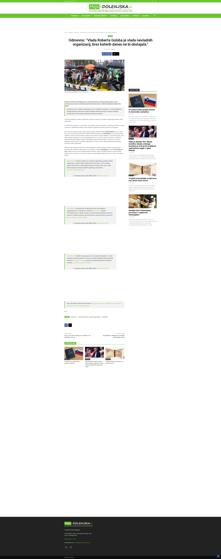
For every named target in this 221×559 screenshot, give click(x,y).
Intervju (135, 15)
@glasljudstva (96, 210)
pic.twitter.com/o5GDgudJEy (75, 170)
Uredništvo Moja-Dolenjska (72, 530)
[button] (154, 16)
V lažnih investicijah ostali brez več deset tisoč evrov (143, 179)
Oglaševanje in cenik (70, 539)
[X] (155, 1)
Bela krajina (86, 15)
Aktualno (71, 32)
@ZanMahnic (71, 161)
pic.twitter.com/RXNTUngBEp (78, 217)
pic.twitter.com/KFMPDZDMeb (82, 262)
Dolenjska (74, 15)
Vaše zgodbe (125, 15)
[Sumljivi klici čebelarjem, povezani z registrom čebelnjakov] (143, 201)
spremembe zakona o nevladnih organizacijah (89, 317)
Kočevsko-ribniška (100, 15)
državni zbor (74, 317)
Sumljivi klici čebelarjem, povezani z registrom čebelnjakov (140, 212)
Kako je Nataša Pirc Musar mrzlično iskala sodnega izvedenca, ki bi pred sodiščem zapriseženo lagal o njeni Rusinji (142, 146)
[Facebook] (152, 1)
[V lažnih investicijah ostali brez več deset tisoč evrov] (115, 353)
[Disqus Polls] (94, 397)
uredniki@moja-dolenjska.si (82, 542)
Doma (65, 32)
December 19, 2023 (102, 176)
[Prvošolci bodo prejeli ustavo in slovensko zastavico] (73, 353)
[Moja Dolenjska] (110, 8)
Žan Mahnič (105, 317)
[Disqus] (94, 442)
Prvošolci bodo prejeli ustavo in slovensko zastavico (142, 111)
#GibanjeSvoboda (78, 260)
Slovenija (113, 15)
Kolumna (145, 15)
